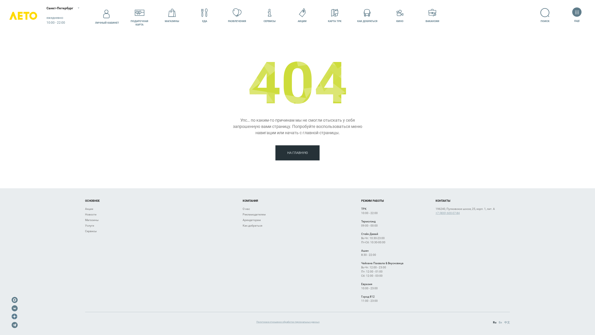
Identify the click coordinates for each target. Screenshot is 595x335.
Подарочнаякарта (139, 23)
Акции (302, 21)
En (500, 322)
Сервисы (270, 21)
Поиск (545, 21)
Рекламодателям (254, 214)
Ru (494, 322)
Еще (577, 21)
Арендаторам (252, 220)
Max (15, 300)
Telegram (15, 325)
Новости (90, 214)
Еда (204, 21)
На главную (297, 153)
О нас (246, 209)
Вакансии (432, 21)
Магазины (172, 21)
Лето (23, 15)
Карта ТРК (334, 21)
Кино (399, 21)
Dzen (15, 317)
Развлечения (237, 21)
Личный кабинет (107, 22)
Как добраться (367, 21)
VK (15, 308)
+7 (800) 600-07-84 (448, 213)
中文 (507, 322)
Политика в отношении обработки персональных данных (288, 322)
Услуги (89, 225)
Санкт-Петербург (59, 8)
